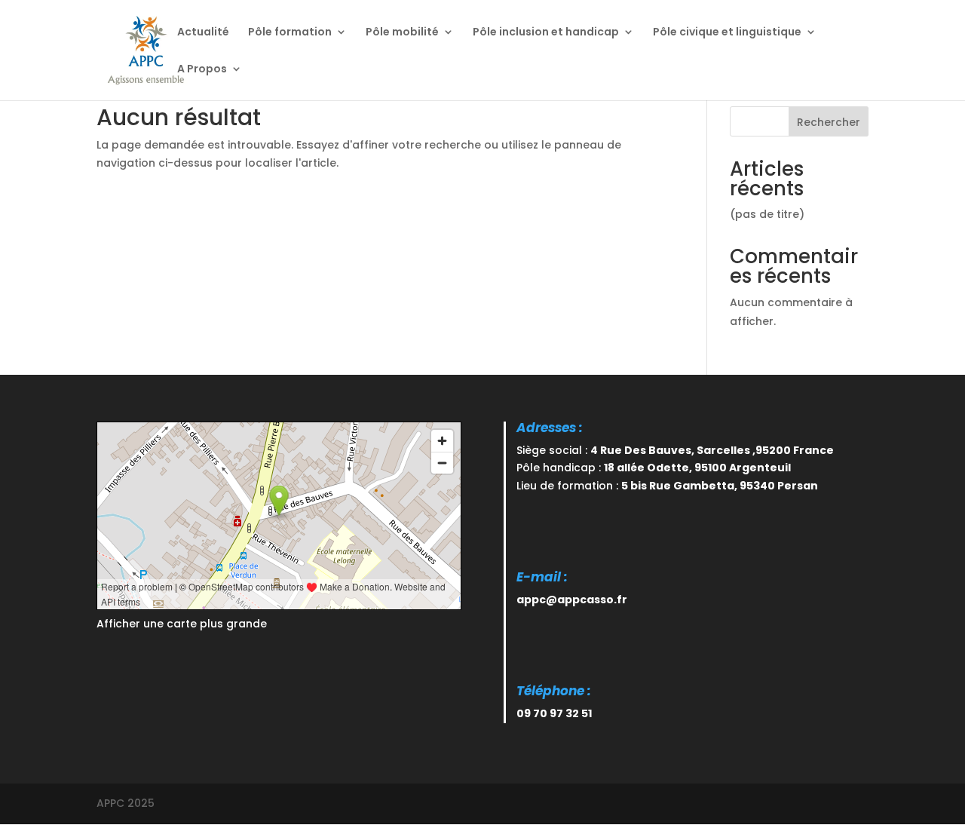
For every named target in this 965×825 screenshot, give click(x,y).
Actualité (203, 32)
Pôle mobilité (402, 32)
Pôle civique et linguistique (727, 32)
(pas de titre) (767, 214)
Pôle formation (290, 32)
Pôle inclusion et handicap (546, 32)
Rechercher (828, 122)
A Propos (202, 69)
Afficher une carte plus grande (181, 623)
